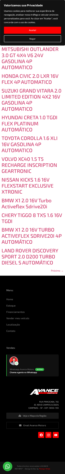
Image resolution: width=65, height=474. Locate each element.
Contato (10, 330)
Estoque (11, 305)
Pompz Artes (44, 469)
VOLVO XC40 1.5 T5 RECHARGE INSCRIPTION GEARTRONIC (29, 165)
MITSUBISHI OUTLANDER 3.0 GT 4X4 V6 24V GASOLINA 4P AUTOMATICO (30, 58)
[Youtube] (56, 435)
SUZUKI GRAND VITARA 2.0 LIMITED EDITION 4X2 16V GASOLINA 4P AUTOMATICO (31, 99)
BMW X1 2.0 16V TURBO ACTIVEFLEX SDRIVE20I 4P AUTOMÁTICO (32, 235)
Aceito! (32, 30)
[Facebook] (41, 435)
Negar (32, 38)
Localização (13, 324)
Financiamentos (15, 311)
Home (9, 299)
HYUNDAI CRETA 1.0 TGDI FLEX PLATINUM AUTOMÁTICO (29, 123)
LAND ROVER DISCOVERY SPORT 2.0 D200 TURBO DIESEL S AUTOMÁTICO (30, 256)
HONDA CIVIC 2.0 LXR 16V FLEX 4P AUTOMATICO (30, 79)
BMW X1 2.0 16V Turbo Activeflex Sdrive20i (26, 203)
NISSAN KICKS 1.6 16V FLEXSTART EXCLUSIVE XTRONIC (27, 186)
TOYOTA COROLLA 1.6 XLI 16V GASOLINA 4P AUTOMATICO (30, 144)
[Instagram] (48, 435)
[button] (7, 466)
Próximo (57, 270)
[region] (32, 23)
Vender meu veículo (17, 318)
